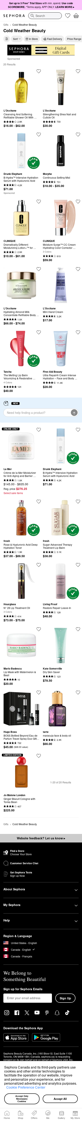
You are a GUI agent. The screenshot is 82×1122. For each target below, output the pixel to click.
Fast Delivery (54, 39)
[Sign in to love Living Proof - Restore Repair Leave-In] (78, 565)
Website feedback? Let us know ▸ (41, 838)
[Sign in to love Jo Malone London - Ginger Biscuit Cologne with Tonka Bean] (38, 756)
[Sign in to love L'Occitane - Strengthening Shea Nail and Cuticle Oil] (78, 71)
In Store (33, 39)
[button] (4, 1088)
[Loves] (67, 15)
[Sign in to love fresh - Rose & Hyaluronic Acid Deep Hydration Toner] (38, 501)
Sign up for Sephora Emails (22, 989)
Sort (15, 39)
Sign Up (65, 998)
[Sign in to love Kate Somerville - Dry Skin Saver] (78, 629)
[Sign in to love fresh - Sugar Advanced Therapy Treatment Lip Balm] (78, 501)
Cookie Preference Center (25, 1087)
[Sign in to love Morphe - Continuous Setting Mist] (78, 134)
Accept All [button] (60, 1099)
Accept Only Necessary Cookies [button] (22, 1098)
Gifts (5, 24)
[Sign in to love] (38, 134)
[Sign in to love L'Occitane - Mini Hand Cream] (78, 269)
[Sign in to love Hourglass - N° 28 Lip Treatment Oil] (38, 565)
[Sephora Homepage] (14, 15)
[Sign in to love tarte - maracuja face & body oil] (78, 692)
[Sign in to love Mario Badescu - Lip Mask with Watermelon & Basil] (38, 629)
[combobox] (45, 15)
